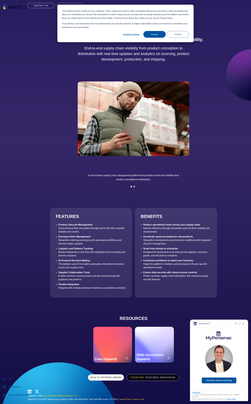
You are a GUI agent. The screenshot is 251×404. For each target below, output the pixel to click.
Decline (178, 34)
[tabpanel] (133, 178)
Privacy (128, 399)
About (11, 398)
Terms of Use (138, 399)
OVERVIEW (137, 377)
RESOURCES (167, 377)
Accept (154, 34)
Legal (121, 399)
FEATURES (152, 377)
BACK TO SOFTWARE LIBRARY (106, 377)
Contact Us (41, 5)
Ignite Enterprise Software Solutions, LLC (60, 396)
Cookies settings (131, 34)
